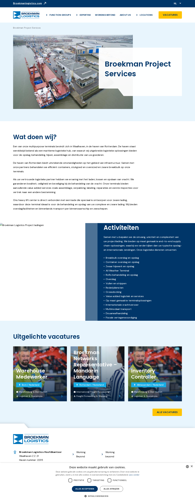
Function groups (60, 14)
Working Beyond (105, 14)
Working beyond (110, 454)
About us (125, 14)
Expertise (85, 14)
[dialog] (97, 482)
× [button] (191, 466)
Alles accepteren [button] (84, 489)
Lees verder (134, 474)
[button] (97, 496)
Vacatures (170, 15)
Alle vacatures (167, 412)
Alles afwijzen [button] (111, 489)
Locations (146, 14)
